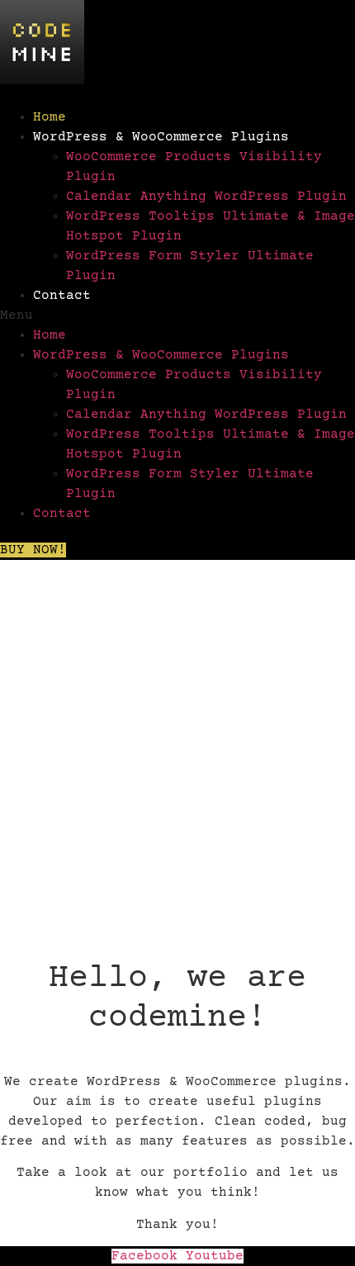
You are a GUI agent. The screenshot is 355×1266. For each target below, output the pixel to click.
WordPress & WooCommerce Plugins (161, 137)
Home (49, 117)
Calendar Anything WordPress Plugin (206, 196)
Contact (62, 295)
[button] (177, 315)
